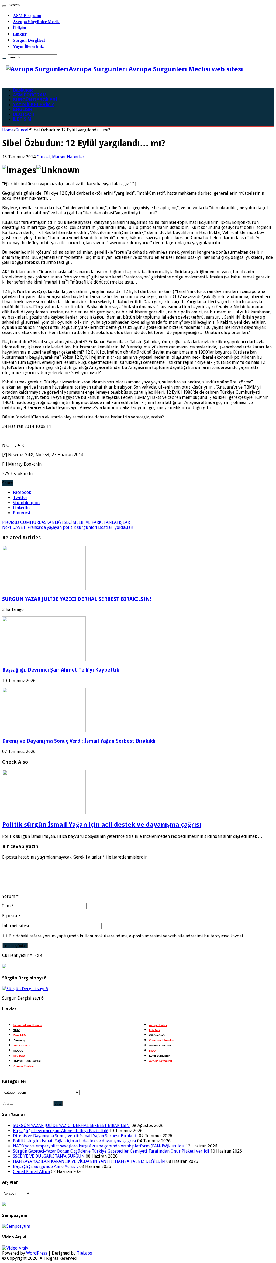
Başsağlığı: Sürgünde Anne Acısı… (45, 1166)
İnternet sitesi (15, 925)
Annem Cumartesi (160, 1045)
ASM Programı (27, 15)
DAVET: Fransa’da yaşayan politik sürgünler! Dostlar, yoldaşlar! (67, 527)
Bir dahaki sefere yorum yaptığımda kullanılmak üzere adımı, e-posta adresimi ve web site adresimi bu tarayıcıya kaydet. (126, 935)
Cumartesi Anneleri (161, 1040)
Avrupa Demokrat (160, 1060)
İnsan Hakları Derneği (27, 1025)
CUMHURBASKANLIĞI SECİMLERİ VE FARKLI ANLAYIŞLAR (66, 522)
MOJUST (19, 1050)
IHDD (152, 1050)
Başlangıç (23, 90)
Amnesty (19, 1040)
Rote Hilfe (19, 1035)
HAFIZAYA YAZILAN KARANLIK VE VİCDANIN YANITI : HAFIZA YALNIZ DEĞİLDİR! (89, 1161)
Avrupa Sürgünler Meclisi (36, 21)
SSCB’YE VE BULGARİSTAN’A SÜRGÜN (49, 1156)
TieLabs (84, 1253)
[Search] (4, 6)
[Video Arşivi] (16, 1248)
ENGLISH (22, 109)
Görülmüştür (157, 1035)
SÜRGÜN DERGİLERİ (35, 99)
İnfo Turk (154, 1030)
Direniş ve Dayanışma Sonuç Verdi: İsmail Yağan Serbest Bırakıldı (79, 741)
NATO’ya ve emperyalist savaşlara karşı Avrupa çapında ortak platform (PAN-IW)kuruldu (98, 1146)
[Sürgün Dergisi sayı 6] (25, 988)
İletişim (19, 28)
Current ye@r (17, 955)
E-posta (11, 915)
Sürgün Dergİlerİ (29, 40)
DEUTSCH (23, 114)
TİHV (16, 1030)
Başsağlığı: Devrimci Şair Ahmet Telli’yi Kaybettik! (61, 670)
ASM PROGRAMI (30, 95)
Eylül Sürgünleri (159, 1055)
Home (8, 129)
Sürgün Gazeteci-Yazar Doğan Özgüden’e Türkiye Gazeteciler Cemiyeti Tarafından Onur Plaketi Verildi (111, 1151)
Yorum (10, 896)
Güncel (22, 129)
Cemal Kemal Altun (31, 1171)
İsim (8, 905)
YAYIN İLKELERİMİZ (33, 104)
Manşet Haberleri (69, 156)
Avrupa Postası (23, 1066)
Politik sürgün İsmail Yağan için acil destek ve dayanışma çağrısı (101, 824)
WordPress (36, 1253)
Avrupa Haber (158, 1025)
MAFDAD (19, 1055)
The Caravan (21, 1045)
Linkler (20, 34)
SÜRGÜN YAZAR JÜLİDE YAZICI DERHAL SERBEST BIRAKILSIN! (76, 599)
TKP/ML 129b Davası (27, 1060)
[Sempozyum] (16, 1226)
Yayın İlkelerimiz (28, 46)
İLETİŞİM (22, 119)
